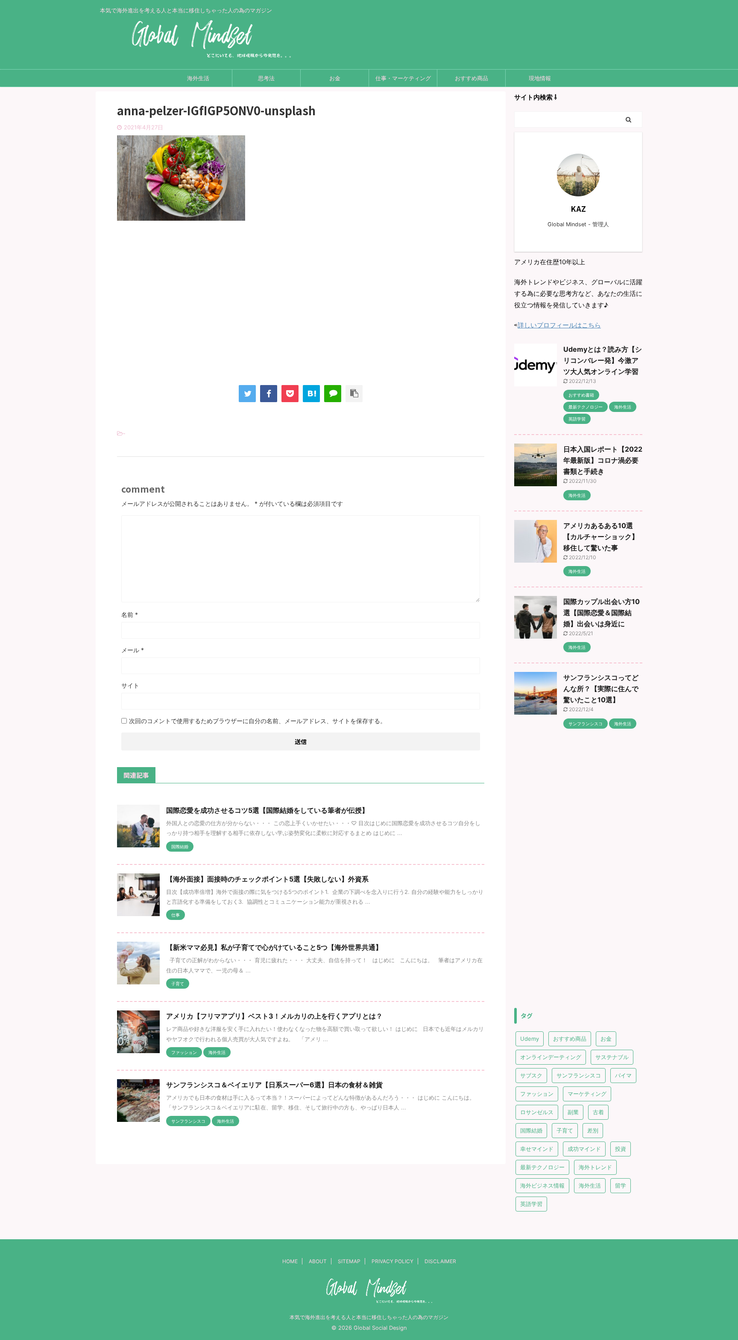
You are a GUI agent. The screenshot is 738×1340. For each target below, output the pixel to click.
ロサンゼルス (537, 1112)
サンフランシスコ (578, 1075)
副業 (573, 1112)
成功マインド (584, 1148)
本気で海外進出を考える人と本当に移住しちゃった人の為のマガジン (369, 1317)
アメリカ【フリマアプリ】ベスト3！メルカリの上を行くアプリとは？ (274, 1016)
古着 (598, 1112)
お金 (334, 78)
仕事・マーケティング (403, 78)
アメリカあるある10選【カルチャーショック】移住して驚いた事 (600, 536)
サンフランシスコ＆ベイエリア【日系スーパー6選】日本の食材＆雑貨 (274, 1084)
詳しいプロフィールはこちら (559, 325)
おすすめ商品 (471, 78)
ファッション (537, 1093)
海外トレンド (595, 1167)
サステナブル (612, 1057)
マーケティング (587, 1093)
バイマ (623, 1075)
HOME (290, 1261)
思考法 (266, 78)
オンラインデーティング (550, 1057)
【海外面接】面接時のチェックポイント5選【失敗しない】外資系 (267, 879)
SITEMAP (349, 1261)
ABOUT (318, 1261)
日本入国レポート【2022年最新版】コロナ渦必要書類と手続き (602, 460)
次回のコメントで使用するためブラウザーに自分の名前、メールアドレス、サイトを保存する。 (257, 720)
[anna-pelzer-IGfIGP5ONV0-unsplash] (311, 393)
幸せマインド (537, 1148)
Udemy (529, 1038)
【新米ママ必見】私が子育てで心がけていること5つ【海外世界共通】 (274, 947)
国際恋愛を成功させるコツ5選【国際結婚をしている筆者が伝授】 (267, 810)
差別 (592, 1130)
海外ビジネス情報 (542, 1185)
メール (132, 650)
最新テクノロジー (542, 1167)
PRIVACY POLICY (392, 1261)
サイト (130, 685)
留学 (620, 1185)
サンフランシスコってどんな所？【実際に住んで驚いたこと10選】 (600, 688)
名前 (129, 614)
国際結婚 (531, 1130)
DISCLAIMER (440, 1261)
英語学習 (531, 1203)
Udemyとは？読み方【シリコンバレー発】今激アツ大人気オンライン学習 (602, 360)
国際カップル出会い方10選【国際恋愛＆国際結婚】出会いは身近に (601, 612)
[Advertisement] (300, 310)
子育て (564, 1130)
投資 (620, 1148)
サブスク (531, 1075)
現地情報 (540, 78)
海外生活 (198, 78)
